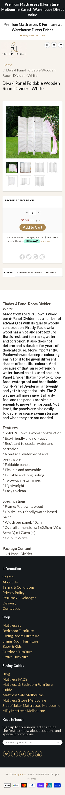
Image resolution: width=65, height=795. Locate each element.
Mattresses (11, 625)
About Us (10, 582)
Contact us (11, 608)
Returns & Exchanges (29, 272)
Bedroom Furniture (18, 630)
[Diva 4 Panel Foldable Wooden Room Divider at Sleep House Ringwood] (32, 132)
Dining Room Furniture (20, 636)
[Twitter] (6, 754)
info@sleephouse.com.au (34, 35)
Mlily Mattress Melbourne (23, 710)
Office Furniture (15, 657)
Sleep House (20, 774)
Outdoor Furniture (17, 651)
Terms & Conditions (18, 587)
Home (7, 65)
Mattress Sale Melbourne (23, 695)
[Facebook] (14, 754)
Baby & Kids (12, 646)
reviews (8, 272)
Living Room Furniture (20, 641)
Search (8, 577)
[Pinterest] (22, 754)
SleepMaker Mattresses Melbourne (31, 705)
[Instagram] (30, 754)
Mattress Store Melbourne (24, 700)
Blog (6, 674)
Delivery (51, 272)
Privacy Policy (13, 592)
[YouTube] (38, 754)
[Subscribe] (58, 742)
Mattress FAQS (14, 679)
